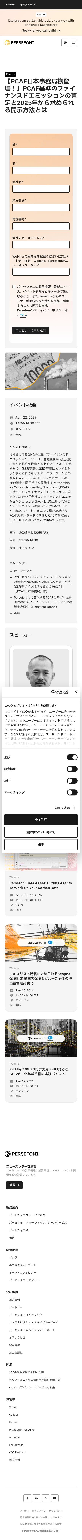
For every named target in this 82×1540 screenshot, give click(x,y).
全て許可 (41, 819)
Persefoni (10, 4)
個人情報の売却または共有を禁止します (41, 1524)
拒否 (41, 844)
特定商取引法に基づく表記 (33, 1517)
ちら (23, 315)
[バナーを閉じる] (76, 692)
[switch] (72, 769)
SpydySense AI (28, 4)
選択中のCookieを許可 (41, 832)
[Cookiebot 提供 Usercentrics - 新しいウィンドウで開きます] (51, 692)
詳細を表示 (62, 807)
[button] (41, 31)
